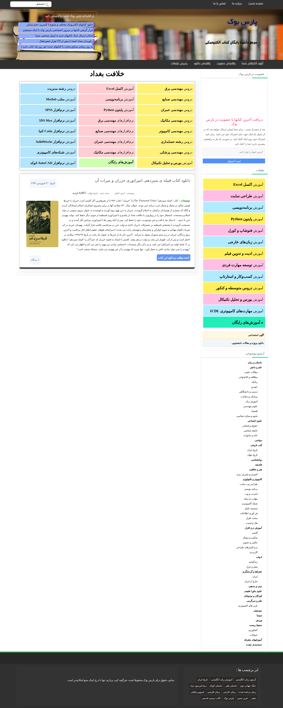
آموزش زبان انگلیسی (221, 679)
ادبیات (259, 557)
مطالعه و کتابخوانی (248, 377)
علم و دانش (256, 367)
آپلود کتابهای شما (252, 63)
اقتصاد (254, 411)
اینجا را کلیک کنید (243, 144)
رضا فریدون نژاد (198, 686)
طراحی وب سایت (249, 484)
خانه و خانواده (251, 435)
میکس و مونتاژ (250, 537)
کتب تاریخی (256, 445)
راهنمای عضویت (226, 63)
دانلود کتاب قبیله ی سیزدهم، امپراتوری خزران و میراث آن (142, 180)
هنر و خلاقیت (255, 469)
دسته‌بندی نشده (254, 644)
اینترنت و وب (251, 493)
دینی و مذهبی (255, 586)
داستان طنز (231, 686)
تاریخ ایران (252, 450)
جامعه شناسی (251, 430)
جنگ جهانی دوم (248, 686)
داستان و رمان (255, 362)
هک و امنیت (252, 523)
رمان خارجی (229, 692)
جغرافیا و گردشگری (252, 571)
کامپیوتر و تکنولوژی (252, 479)
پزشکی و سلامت (249, 396)
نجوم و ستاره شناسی (247, 416)
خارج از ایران (251, 581)
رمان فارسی (213, 692)
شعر (253, 698)
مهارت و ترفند (251, 498)
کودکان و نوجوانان (253, 596)
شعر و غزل (252, 566)
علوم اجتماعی (255, 420)
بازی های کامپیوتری (248, 605)
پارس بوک (229, 698)
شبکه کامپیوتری (250, 503)
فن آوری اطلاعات (249, 513)
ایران (255, 576)
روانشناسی (256, 459)
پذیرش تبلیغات (179, 63)
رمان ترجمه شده (247, 692)
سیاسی (258, 440)
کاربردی (254, 552)
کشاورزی (253, 630)
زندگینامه (253, 562)
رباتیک (255, 382)
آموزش (248, 184)
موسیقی (257, 610)
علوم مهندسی (250, 406)
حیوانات (254, 634)
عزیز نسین (242, 698)
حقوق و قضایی (250, 425)
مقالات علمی (251, 372)
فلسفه (258, 464)
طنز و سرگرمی (254, 600)
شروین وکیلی (197, 692)
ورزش (259, 620)
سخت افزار (252, 518)
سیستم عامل (251, 508)
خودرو (254, 386)
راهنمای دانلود (202, 63)
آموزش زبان (251, 401)
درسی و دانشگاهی (248, 391)
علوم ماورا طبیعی (253, 591)
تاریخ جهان (252, 455)
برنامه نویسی (251, 489)
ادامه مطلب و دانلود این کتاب (173, 257)
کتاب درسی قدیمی (211, 698)
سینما (259, 615)
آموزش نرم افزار (253, 527)
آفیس (255, 532)
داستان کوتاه (216, 686)
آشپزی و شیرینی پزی (247, 474)
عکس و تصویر (250, 542)
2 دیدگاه (35, 259)
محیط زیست (255, 625)
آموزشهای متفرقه (253, 639)
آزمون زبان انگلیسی (246, 679)
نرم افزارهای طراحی (247, 547)
